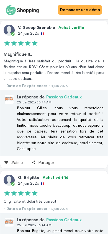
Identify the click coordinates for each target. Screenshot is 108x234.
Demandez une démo (80, 9)
